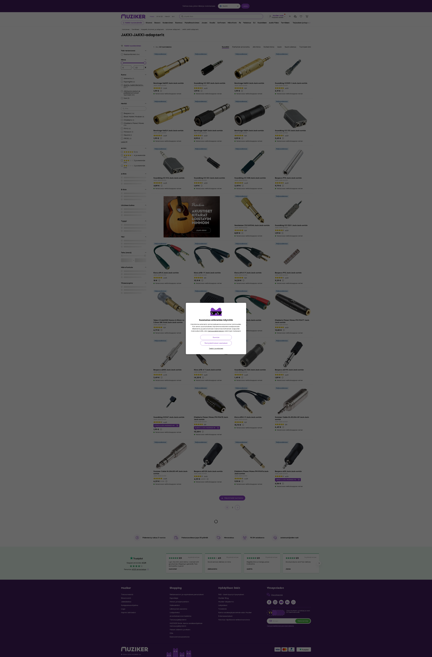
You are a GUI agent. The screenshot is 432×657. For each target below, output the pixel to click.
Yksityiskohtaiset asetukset (216, 343)
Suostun (216, 337)
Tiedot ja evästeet (216, 348)
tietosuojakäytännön (216, 331)
